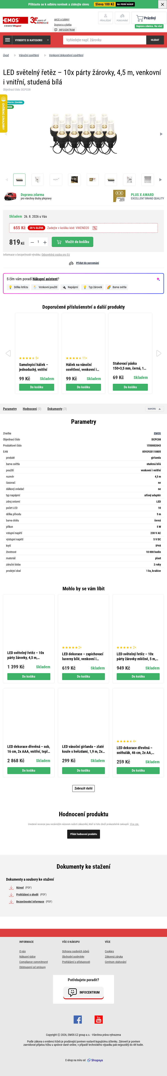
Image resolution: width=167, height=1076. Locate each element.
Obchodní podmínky (73, 956)
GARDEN (8, 107)
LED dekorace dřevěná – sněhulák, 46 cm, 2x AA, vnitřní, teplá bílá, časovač (136, 750)
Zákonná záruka (114, 956)
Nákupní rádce (27, 956)
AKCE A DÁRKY (61, 19)
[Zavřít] (162, 4)
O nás (22, 951)
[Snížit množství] (32, 241)
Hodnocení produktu (83, 814)
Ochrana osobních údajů (75, 951)
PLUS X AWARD (142, 194)
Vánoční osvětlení (29, 55)
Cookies (109, 951)
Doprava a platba (62, 24)
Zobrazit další (83, 788)
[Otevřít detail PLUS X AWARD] (120, 196)
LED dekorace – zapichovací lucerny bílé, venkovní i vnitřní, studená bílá (82, 656)
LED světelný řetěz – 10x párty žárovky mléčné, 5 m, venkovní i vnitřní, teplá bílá (137, 656)
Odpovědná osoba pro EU (56, 254)
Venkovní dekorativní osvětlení (66, 55)
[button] (27, 40)
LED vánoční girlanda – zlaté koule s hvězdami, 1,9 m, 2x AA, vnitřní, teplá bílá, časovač (83, 749)
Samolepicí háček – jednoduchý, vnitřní (33, 367)
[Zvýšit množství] (44, 241)
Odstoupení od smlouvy (32, 967)
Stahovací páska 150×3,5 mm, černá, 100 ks (130, 366)
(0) (32, 409)
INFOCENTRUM (66, 29)
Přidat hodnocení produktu (83, 834)
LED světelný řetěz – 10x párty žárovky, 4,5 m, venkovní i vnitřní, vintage (26, 655)
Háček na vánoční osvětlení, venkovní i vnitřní (81, 367)
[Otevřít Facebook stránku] (77, 1019)
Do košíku (36, 387)
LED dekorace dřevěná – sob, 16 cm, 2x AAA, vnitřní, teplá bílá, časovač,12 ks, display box (28, 749)
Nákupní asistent (45, 279)
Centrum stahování (115, 962)
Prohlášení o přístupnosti (76, 962)
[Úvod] (26, 22)
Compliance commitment (33, 962)
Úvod (6, 55)
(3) (57, 409)
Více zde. (134, 824)
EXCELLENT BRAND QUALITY (147, 198)
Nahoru (152, 409)
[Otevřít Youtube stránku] (98, 1019)
